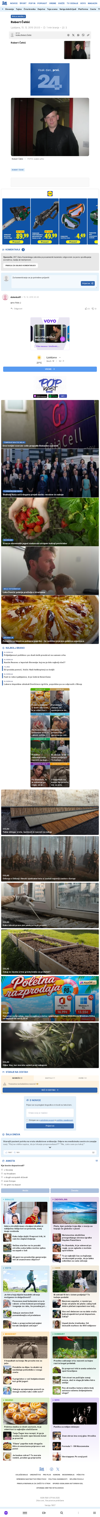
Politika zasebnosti (57, 1479)
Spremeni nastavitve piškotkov (31, 1479)
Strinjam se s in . (51, 1120)
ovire (83, 1078)
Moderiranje (68, 1475)
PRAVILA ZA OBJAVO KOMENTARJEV (20, 265)
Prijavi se (86, 283)
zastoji (50, 1078)
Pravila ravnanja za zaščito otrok (34, 1483)
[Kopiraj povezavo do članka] (88, 35)
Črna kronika (30, 9)
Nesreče (17, 1078)
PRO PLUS (47, 1475)
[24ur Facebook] (51, 1469)
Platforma (83, 9)
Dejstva (41, 9)
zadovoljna (60, 1199)
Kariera (56, 1475)
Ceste (93, 9)
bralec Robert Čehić (23, 35)
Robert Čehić (18, 170)
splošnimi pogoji (47, 1120)
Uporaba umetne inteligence (50, 1488)
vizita (8, 1268)
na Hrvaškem (10, 1173)
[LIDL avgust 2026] (50, 193)
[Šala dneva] (93, 1152)
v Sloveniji (8, 1170)
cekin (57, 1268)
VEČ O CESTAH (48, 1090)
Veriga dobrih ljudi (68, 9)
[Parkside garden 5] (73, 221)
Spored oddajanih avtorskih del (68, 1483)
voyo (57, 1400)
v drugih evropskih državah (16, 1177)
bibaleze (9, 1199)
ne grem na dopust (12, 1184)
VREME (48, 369)
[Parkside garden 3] (16, 221)
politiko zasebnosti (65, 1120)
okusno (9, 1400)
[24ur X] (58, 1469)
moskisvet (10, 1334)
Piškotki (81, 1475)
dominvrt (59, 1334)
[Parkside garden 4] (45, 221)
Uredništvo (35, 1475)
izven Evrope (9, 1181)
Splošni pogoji (77, 1479)
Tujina (19, 9)
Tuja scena (52, 9)
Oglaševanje (21, 1475)
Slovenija (9, 9)
